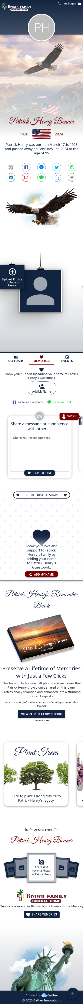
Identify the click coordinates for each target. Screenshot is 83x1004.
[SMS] (41, 177)
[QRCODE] (11, 167)
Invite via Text (61, 402)
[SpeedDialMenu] (73, 994)
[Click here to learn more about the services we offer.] (41, 896)
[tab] (16, 359)
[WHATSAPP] (72, 167)
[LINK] (72, 177)
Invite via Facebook (29, 402)
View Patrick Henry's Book (41, 714)
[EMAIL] (26, 177)
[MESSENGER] (41, 167)
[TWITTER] (57, 167)
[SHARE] (57, 177)
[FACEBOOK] (26, 167)
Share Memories (44, 914)
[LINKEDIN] (11, 177)
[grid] (41, 298)
